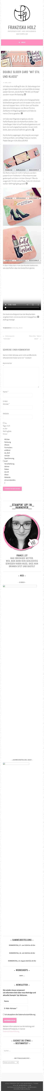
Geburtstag (15, 328)
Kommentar (6, 364)
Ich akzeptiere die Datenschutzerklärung (19, 1014)
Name (5, 392)
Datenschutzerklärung (11, 1031)
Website (6, 413)
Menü (23, 42)
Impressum (31, 1087)
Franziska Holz (22, 27)
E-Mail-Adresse (6, 402)
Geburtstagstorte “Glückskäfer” (8, 337)
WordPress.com (25, 1085)
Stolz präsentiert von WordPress (18, 1083)
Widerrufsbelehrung (22, 1089)
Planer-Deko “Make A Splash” (35, 337)
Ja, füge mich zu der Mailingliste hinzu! (6, 428)
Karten (21, 328)
